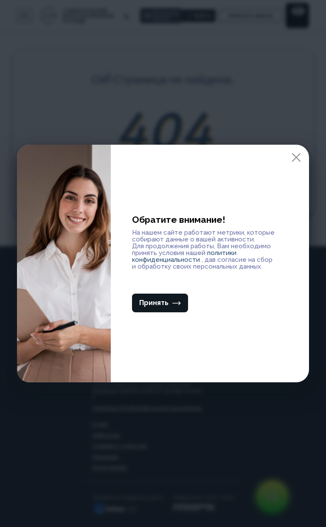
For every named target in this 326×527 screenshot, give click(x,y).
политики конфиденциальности (184, 256)
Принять (154, 303)
